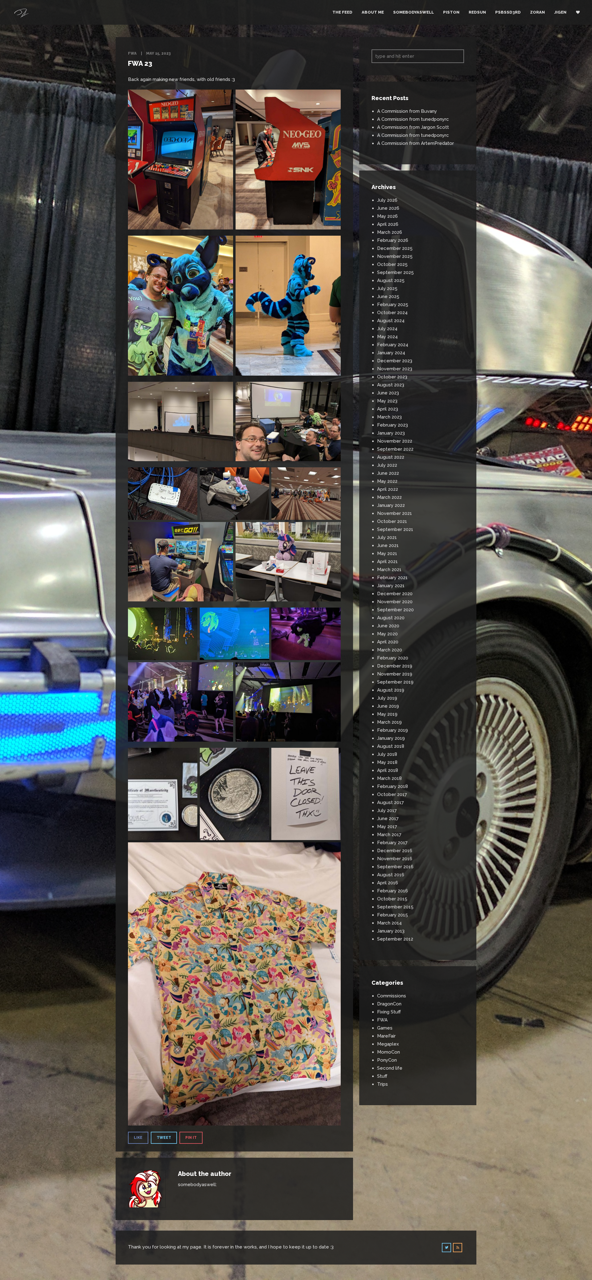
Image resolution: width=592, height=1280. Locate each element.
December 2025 (395, 248)
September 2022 (395, 449)
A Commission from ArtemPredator (415, 143)
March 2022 (389, 497)
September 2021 (395, 529)
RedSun (477, 12)
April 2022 (387, 489)
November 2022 (394, 441)
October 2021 (392, 521)
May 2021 (387, 553)
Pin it (191, 1137)
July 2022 (387, 465)
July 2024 (387, 328)
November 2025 (395, 256)
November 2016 (394, 858)
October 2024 (392, 312)
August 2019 (390, 690)
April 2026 (387, 224)
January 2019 (391, 738)
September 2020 (395, 610)
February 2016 (392, 891)
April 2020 (387, 642)
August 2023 (390, 385)
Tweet (164, 1137)
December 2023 (394, 361)
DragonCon (389, 1004)
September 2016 (395, 866)
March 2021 (389, 569)
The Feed (342, 12)
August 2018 (390, 746)
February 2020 (392, 658)
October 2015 (392, 899)
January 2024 (391, 353)
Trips (382, 1084)
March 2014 (389, 923)
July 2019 (387, 698)
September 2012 (395, 939)
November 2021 (394, 513)
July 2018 (387, 754)
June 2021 (388, 545)
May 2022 (387, 481)
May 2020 (387, 634)
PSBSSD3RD (508, 12)
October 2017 (392, 794)
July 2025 (387, 288)
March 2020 (389, 650)
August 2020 (391, 618)
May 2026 (387, 216)
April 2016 (387, 883)
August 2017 (390, 802)
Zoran (537, 12)
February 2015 (392, 915)
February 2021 (392, 577)
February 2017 (392, 842)
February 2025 (392, 304)
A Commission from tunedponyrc (413, 119)
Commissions (391, 996)
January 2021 (391, 585)
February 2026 (392, 240)
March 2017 (389, 834)
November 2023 (394, 369)
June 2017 (388, 818)
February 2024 (392, 344)
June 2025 (388, 296)
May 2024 (387, 336)
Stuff (382, 1076)
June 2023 (388, 393)
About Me (373, 12)
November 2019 (394, 674)
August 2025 (391, 280)
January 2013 (391, 931)
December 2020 (395, 593)
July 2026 (387, 200)
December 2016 (394, 850)
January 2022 (391, 505)
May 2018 (387, 762)
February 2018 (392, 786)
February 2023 (392, 425)
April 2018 (387, 770)
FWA (132, 53)
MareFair (386, 1036)
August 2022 (390, 457)
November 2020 (395, 601)
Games (385, 1028)
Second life (389, 1068)
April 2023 (387, 409)
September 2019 (395, 682)
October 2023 (392, 377)
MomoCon (388, 1052)
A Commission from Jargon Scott (413, 127)
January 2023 (391, 433)
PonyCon (387, 1060)
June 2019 (388, 706)
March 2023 (389, 417)
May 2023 (387, 401)
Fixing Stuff (389, 1012)
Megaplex (388, 1044)
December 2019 (394, 666)
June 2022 (388, 473)
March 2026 (389, 232)
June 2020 (388, 626)
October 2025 (392, 264)
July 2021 (387, 537)
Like (138, 1137)
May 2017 (387, 826)
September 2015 (395, 907)
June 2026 (388, 208)
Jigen (560, 12)
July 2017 (387, 810)
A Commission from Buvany (407, 111)
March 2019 (389, 722)
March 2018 (389, 778)
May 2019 (387, 714)
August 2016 (390, 875)
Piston (451, 12)
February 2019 (392, 730)
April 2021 (387, 561)
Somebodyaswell (413, 12)
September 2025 (395, 272)
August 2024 (391, 320)
